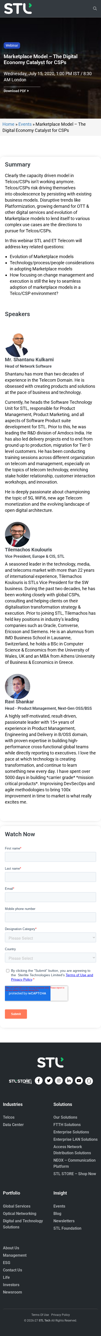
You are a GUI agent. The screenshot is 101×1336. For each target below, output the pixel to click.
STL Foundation (67, 1228)
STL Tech (44, 1320)
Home (8, 124)
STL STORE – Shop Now (74, 1173)
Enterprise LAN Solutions (75, 1139)
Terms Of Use (40, 1315)
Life (6, 1277)
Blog (57, 1213)
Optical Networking (19, 1213)
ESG (6, 1262)
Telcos (8, 1117)
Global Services (16, 1206)
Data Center (13, 1124)
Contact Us (12, 1270)
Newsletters (64, 1221)
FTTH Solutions (67, 1124)
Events (25, 124)
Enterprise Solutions (71, 1132)
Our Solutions (65, 1117)
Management (14, 1255)
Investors (11, 1284)
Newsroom (12, 1292)
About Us (11, 1248)
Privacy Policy (60, 1315)
